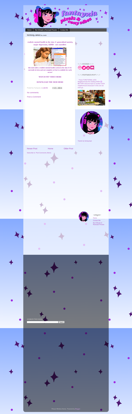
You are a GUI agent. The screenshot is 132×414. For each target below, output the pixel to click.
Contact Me (64, 30)
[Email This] (53, 88)
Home (29, 30)
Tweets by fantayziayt (85, 141)
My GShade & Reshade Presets (46, 30)
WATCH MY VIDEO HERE (50, 77)
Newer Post (32, 148)
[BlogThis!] (55, 88)
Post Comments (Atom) (43, 153)
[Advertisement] (93, 46)
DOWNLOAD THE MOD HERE (50, 82)
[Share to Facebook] (59, 88)
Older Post (68, 148)
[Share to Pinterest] (61, 88)
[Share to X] (57, 88)
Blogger (77, 409)
